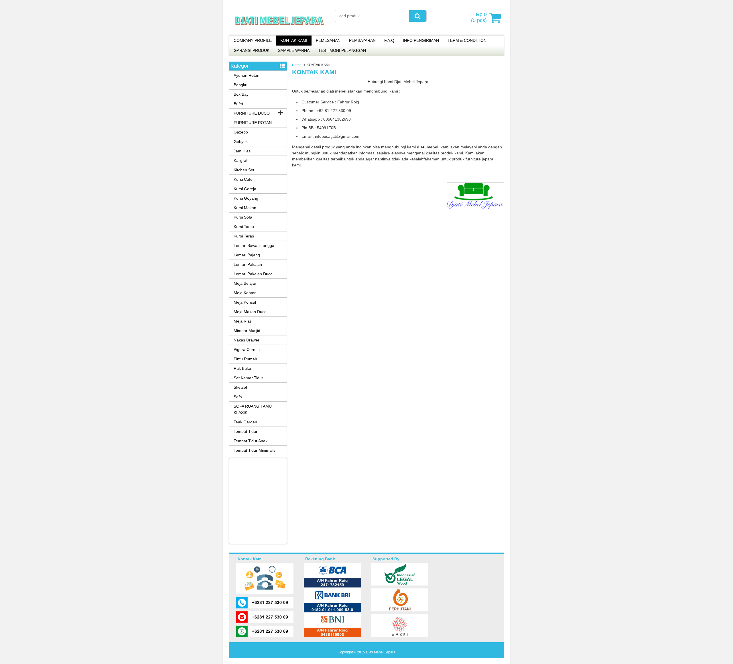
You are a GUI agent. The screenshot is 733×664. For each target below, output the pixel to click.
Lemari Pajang (247, 255)
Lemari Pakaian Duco (253, 274)
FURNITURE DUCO (252, 113)
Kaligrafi (241, 160)
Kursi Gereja (245, 188)
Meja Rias (243, 321)
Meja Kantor (245, 292)
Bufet (238, 103)
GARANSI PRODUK (251, 50)
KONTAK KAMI (293, 40)
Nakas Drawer (246, 340)
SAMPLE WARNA (294, 50)
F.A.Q (389, 40)
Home (297, 65)
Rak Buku (242, 368)
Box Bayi (241, 94)
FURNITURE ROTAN (253, 122)
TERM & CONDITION (467, 40)
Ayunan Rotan (246, 75)
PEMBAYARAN (362, 40)
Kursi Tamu (244, 226)
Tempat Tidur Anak (250, 441)
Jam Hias (242, 151)
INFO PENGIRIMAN (421, 40)
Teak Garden (245, 422)
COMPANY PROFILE (253, 40)
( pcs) (479, 17)
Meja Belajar (245, 283)
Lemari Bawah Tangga (254, 245)
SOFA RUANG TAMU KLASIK (253, 409)
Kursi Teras (244, 236)
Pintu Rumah (245, 359)
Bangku (240, 84)
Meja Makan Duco (250, 311)
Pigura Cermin (247, 349)
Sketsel (240, 387)
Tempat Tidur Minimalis (254, 450)
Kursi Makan (245, 207)
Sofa (238, 396)
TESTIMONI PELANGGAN (342, 50)
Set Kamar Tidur (248, 378)
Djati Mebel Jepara (380, 652)
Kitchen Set (244, 170)
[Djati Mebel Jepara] (279, 31)
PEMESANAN (328, 40)
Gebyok (241, 141)
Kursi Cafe (243, 179)
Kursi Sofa (243, 217)
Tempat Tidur (245, 431)
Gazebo (241, 132)
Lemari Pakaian (248, 264)
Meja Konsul (245, 302)
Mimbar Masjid (247, 330)
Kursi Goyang (246, 198)
